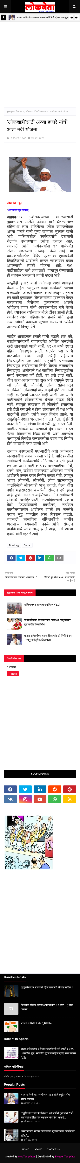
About (38, 1149)
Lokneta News (18, 138)
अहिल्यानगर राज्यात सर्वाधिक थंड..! (42, 604)
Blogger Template (65, 1156)
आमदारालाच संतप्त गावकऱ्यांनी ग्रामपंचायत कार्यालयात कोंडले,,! (48, 1133)
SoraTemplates (26, 1156)
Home (25, 1149)
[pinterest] (69, 789)
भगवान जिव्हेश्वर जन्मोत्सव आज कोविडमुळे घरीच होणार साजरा (45, 1097)
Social (27, 545)
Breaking (20, 111)
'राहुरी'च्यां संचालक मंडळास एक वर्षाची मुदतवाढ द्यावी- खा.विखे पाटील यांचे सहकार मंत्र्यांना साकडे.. (47, 1115)
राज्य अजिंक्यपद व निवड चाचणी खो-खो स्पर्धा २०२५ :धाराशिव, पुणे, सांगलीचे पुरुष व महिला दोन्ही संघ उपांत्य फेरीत (48, 1053)
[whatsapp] (54, 799)
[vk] (10, 799)
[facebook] (10, 789)
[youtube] (40, 799)
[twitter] (25, 789)
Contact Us (53, 1149)
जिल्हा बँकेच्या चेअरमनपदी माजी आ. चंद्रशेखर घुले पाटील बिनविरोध (47, 622)
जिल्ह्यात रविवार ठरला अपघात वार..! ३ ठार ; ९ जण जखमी (47, 1007)
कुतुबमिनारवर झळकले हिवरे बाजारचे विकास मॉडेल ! (47, 987)
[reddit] (54, 789)
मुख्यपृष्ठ (10, 111)
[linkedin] (40, 789)
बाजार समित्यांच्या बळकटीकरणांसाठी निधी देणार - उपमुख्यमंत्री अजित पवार (48, 638)
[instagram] (25, 799)
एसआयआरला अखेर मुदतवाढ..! (36, 1022)
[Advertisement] (40, 62)
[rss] (69, 799)
